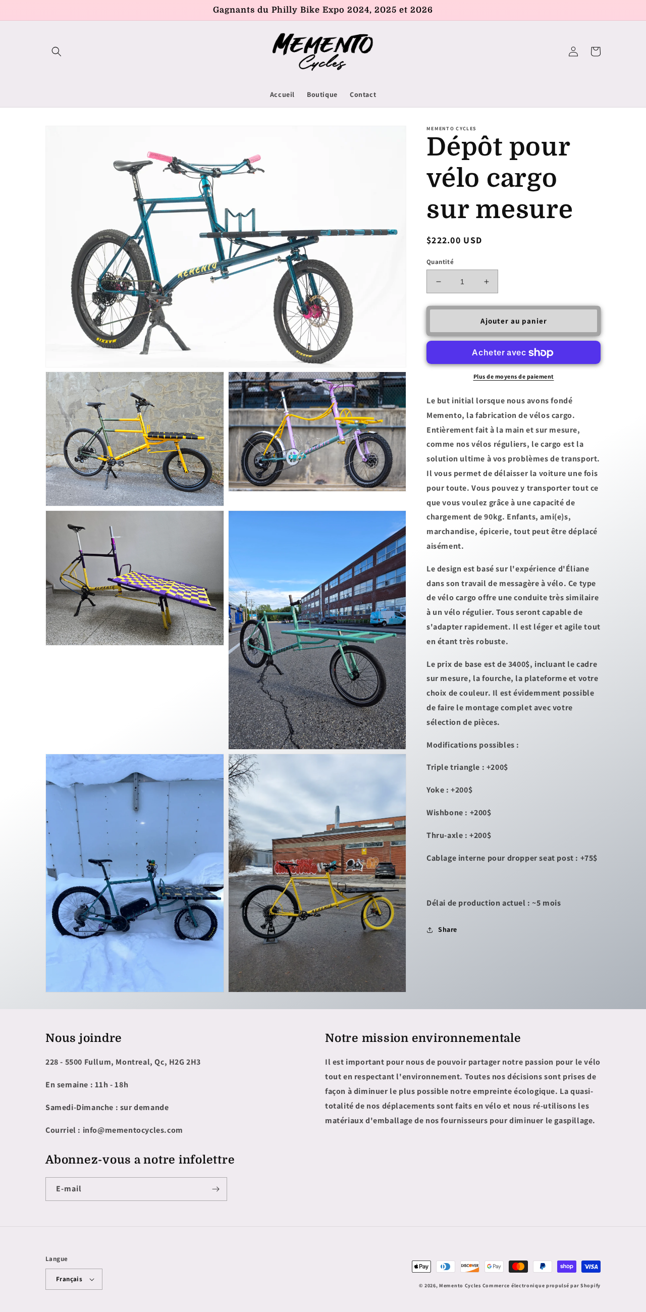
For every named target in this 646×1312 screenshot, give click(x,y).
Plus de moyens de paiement (513, 377)
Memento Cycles (460, 1285)
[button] (56, 51)
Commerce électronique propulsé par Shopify (541, 1285)
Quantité (440, 261)
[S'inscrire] (215, 1189)
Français (69, 1279)
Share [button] (447, 929)
